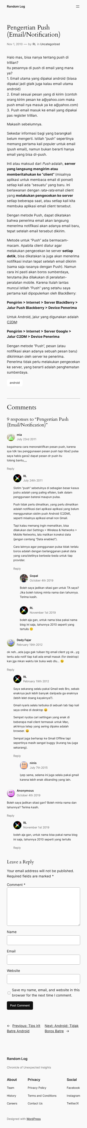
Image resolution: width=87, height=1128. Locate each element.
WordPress (34, 1118)
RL (34, 44)
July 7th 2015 (39, 767)
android (15, 382)
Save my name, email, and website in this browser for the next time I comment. (46, 992)
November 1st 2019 (43, 612)
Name (12, 932)
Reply (10, 468)
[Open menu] (77, 6)
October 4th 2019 (41, 580)
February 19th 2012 (29, 644)
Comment (16, 885)
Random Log (16, 6)
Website (13, 971)
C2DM (12, 322)
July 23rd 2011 (26, 439)
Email (11, 951)
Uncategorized (50, 44)
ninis (33, 763)
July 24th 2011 (33, 480)
